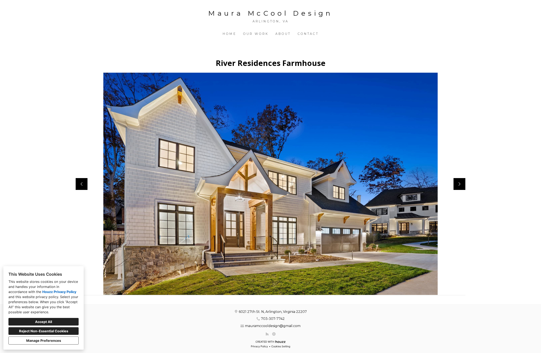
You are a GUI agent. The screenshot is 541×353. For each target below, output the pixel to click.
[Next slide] (459, 184)
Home (229, 34)
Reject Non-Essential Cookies (43, 331)
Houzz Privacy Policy (59, 292)
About (283, 34)
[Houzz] (267, 334)
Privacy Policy (259, 346)
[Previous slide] (81, 184)
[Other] (274, 334)
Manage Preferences (43, 340)
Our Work (256, 34)
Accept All (43, 322)
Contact (308, 34)
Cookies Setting (280, 346)
